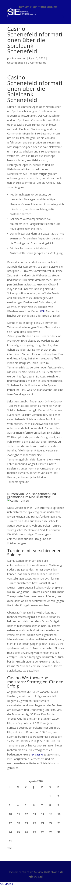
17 (10, 823)
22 (50, 823)
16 (58, 814)
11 (18, 814)
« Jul (9, 847)
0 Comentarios (37, 62)
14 (42, 814)
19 (26, 823)
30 (58, 832)
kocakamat (19, 58)
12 (26, 814)
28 (42, 832)
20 (34, 823)
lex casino (37, 754)
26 (26, 832)
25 (18, 832)
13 (34, 814)
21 (42, 823)
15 (50, 814)
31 (10, 841)
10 (10, 814)
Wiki (42, 311)
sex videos (6, 884)
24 (10, 832)
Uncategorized (16, 62)
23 (58, 823)
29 (50, 832)
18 (18, 823)
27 (34, 832)
